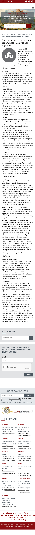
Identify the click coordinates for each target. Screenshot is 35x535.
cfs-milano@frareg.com (9, 506)
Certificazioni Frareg (17, 519)
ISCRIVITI (29, 395)
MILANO (5, 424)
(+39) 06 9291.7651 (25, 475)
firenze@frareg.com (8, 471)
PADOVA (5, 451)
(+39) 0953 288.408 (9, 490)
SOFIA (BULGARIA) (24, 478)
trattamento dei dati (15, 399)
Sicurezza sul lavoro (15, 35)
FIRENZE (5, 464)
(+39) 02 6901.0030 (9, 433)
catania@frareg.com (8, 488)
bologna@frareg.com (24, 458)
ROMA (20, 464)
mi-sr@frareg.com (23, 433)
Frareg (3, 35)
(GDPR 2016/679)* (26, 399)
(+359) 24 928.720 (25, 492)
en (5, 1)
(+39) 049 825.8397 (9, 460)
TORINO (5, 439)
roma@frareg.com (23, 473)
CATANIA (5, 478)
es (12, 1)
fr (8, 1)
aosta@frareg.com (23, 446)
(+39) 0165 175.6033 (25, 448)
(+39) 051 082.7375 (25, 460)
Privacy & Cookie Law (23, 526)
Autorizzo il (6, 399)
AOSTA (20, 439)
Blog (8, 35)
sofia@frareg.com (23, 490)
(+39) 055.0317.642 (9, 473)
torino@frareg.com (7, 446)
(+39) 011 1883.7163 (9, 448)
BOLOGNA (21, 451)
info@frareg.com (7, 431)
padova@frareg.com (8, 458)
